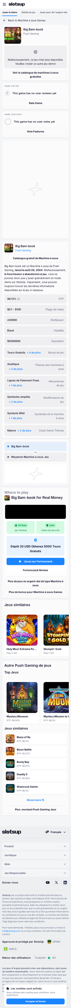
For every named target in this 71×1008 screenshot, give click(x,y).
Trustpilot (45, 957)
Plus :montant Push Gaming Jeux (35, 809)
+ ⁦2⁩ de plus (16, 401)
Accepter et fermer (35, 1001)
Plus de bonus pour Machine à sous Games (35, 592)
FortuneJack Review (35, 570)
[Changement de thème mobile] (65, 4)
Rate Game (35, 103)
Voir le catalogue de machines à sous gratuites (35, 74)
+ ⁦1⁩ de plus (15, 385)
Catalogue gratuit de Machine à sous (35, 258)
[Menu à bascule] (4, 4)
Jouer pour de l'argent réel (53, 12)
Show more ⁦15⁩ (35, 799)
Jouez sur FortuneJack (38, 561)
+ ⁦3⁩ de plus (16, 368)
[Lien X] (56, 882)
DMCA (13, 948)
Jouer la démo (9, 12)
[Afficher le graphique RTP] (18, 299)
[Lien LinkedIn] (65, 882)
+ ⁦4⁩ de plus (34, 352)
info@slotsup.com (11, 931)
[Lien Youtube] (47, 882)
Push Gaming (23, 250)
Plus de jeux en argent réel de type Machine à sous (35, 583)
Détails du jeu (28, 12)
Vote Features (35, 131)
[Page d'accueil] (17, 4)
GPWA (56, 941)
